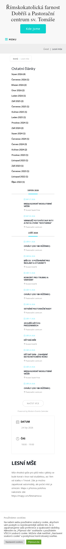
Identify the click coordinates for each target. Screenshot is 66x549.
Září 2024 (16, 128)
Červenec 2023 (19, 171)
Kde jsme (33, 29)
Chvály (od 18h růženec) (37, 246)
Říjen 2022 (17, 182)
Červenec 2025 (19, 106)
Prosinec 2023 (18, 155)
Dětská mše (30, 340)
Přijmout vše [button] (33, 542)
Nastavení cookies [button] (14, 542)
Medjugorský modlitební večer (38, 205)
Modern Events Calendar (38, 411)
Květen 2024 (18, 149)
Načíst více (33, 403)
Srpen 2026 (17, 74)
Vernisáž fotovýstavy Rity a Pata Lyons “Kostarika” (38, 221)
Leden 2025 (17, 117)
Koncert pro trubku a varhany (36, 278)
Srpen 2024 (17, 133)
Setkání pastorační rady (37, 308)
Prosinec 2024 (18, 122)
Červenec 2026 (19, 79)
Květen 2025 (18, 112)
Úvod (46, 49)
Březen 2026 (18, 85)
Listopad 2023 (18, 160)
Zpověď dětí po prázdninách (32, 324)
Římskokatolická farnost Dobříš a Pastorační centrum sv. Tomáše (33, 13)
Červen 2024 (18, 144)
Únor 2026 (17, 90)
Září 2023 (16, 165)
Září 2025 (16, 101)
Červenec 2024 (19, 138)
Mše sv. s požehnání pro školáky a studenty (37, 261)
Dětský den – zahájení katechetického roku (36, 355)
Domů (16, 59)
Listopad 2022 (18, 176)
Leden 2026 (17, 95)
